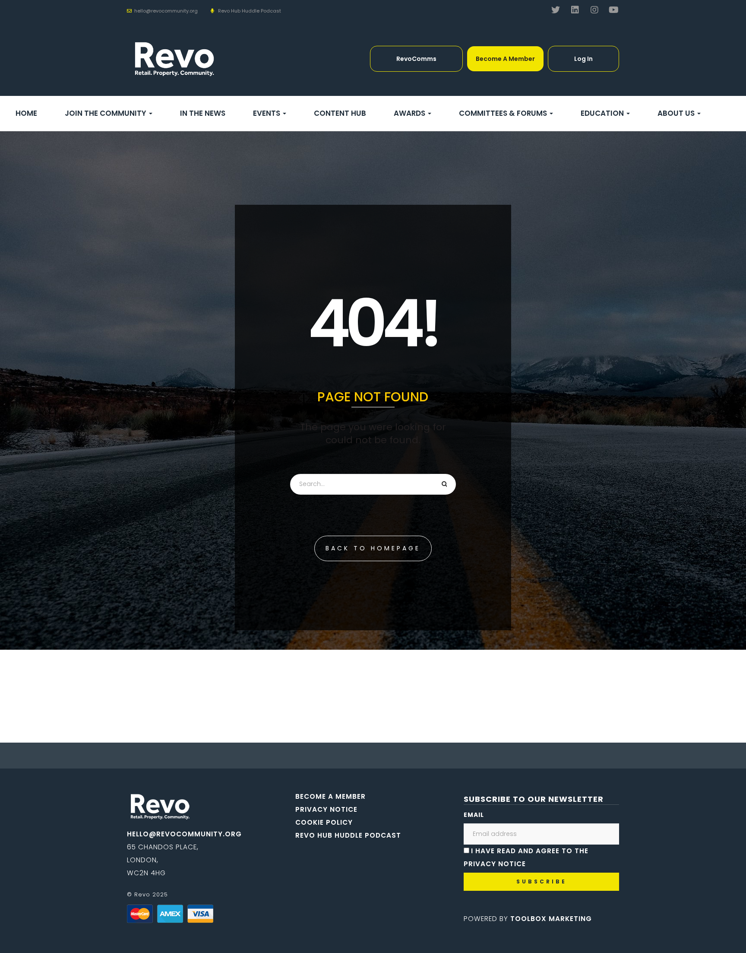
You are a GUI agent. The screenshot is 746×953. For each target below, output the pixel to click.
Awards (410, 113)
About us (676, 113)
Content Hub (340, 113)
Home (26, 113)
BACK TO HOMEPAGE (373, 548)
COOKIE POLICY (324, 822)
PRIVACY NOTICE (326, 809)
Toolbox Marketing (551, 918)
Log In (583, 58)
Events (267, 113)
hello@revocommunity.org (184, 834)
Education (603, 113)
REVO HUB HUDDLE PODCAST (348, 835)
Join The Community (106, 113)
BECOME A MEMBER (330, 796)
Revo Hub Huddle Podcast (249, 10)
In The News (202, 113)
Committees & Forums (504, 113)
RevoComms (416, 58)
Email (474, 814)
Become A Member (505, 58)
